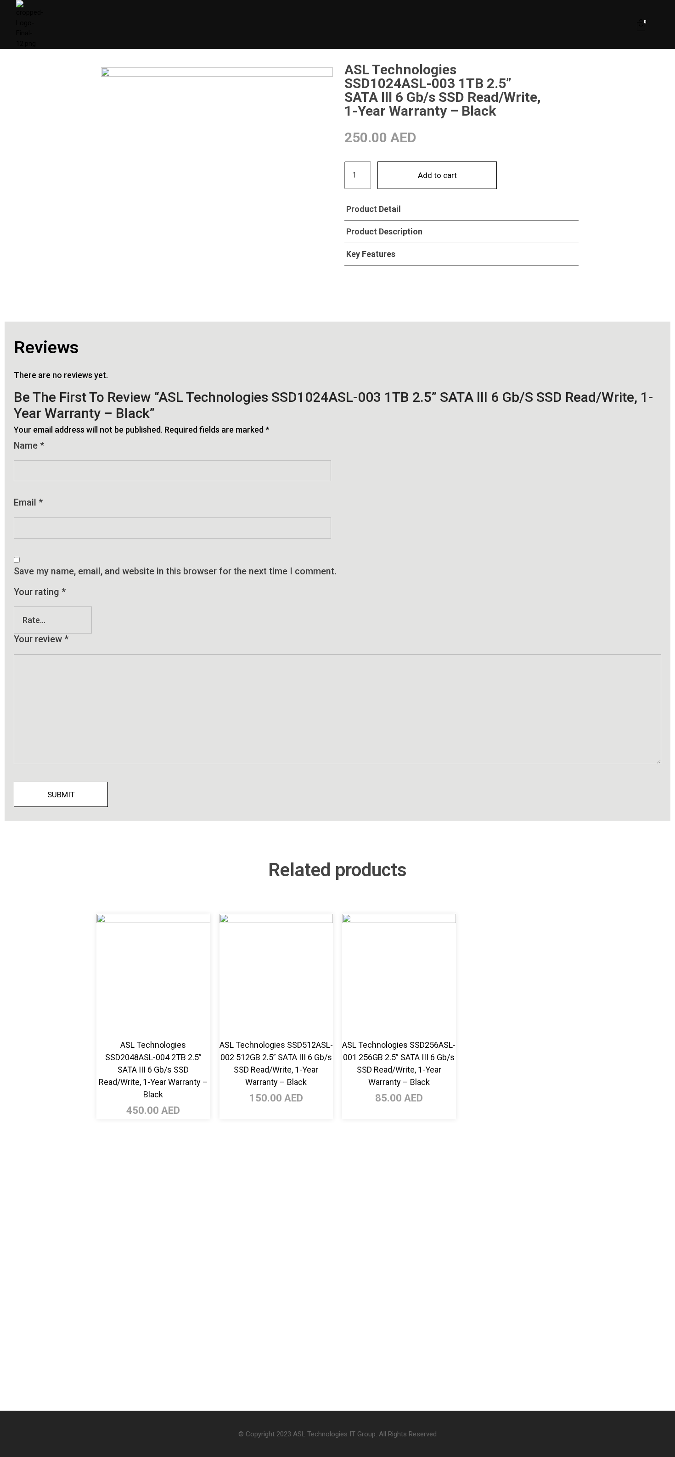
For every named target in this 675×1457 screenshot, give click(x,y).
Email (28, 502)
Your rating (40, 592)
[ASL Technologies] (61, 24)
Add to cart (437, 175)
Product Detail (373, 209)
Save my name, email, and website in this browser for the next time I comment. (175, 571)
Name (29, 445)
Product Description (384, 231)
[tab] (461, 209)
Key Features (370, 254)
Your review (41, 639)
